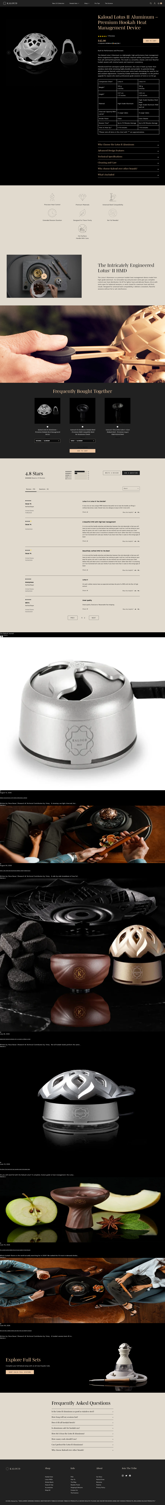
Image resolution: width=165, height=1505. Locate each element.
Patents (98, 1484)
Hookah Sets (73, 3)
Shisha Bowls (49, 1482)
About (99, 1468)
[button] (109, 43)
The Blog (73, 1482)
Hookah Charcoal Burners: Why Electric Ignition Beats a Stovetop (13, 797)
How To (73, 1479)
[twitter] (126, 1475)
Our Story (99, 1476)
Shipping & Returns (77, 1487)
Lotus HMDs (49, 1479)
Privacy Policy (100, 1487)
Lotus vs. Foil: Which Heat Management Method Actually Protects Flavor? (15, 870)
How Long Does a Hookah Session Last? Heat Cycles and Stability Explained (16, 1330)
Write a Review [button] (112, 473)
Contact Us (74, 1490)
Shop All (47, 1490)
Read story (3, 805)
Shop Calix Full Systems (20, 1372)
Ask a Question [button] (131, 473)
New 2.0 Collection (58, 3)
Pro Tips (97, 3)
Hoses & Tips (49, 1484)
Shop (86, 3)
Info (73, 1468)
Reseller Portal (75, 1484)
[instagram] (123, 1476)
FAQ (72, 1476)
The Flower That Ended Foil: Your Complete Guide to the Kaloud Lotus (15, 1169)
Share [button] (84, 512)
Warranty (99, 1482)
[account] (154, 3)
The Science (109, 3)
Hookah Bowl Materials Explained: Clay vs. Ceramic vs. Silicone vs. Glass (15, 1039)
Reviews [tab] (28, 489)
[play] (41, 276)
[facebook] (130, 1476)
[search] (151, 3)
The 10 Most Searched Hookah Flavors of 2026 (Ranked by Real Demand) (15, 1250)
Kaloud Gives (100, 1479)
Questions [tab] (42, 489)
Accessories (49, 1487)
